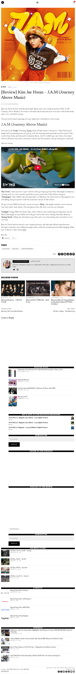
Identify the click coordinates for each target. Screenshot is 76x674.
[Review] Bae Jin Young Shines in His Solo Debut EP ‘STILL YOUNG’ (62, 302)
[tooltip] (59, 254)
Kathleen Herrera (10, 104)
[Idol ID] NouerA (23, 380)
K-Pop (3, 87)
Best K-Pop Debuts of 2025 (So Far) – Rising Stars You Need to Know (33, 647)
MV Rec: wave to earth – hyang (20, 550)
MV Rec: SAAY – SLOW (18, 559)
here (24, 230)
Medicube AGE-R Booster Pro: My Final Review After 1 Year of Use (40, 369)
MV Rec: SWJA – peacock (18, 567)
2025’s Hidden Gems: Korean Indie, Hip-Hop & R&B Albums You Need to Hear (36, 638)
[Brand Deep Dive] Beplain (19, 616)
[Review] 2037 (22, 397)
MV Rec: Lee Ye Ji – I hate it (19, 576)
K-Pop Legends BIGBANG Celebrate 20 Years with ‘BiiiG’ (37, 388)
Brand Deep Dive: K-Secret (19, 590)
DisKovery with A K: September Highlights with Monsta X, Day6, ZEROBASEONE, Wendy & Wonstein (41, 631)
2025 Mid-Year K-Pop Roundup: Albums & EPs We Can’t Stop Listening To (35, 655)
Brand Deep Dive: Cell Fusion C (20, 599)
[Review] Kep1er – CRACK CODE (11, 301)
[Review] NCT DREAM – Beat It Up (37, 301)
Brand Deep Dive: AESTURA (20, 607)
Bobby (29, 130)
